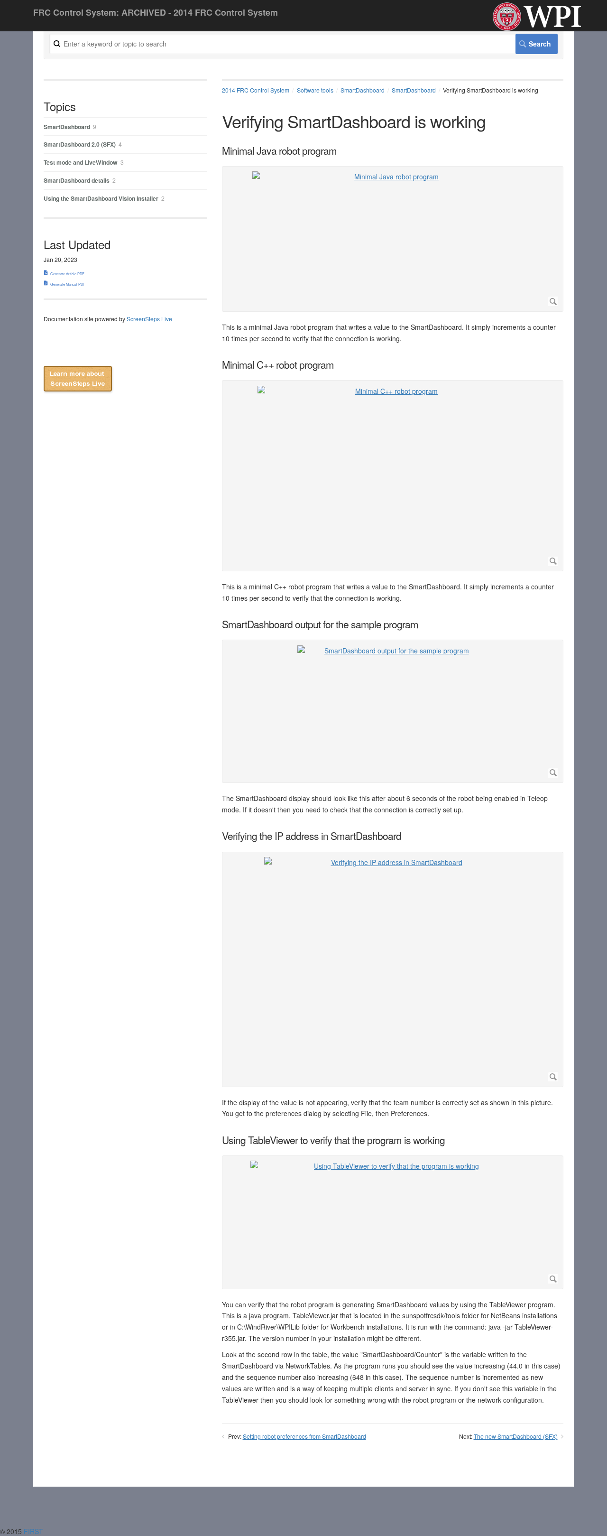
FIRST (34, 1531)
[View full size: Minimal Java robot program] (393, 238)
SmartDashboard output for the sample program (320, 624)
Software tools (315, 90)
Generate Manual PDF (67, 284)
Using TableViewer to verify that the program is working (333, 1140)
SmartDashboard (362, 90)
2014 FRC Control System (255, 90)
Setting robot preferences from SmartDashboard (304, 1436)
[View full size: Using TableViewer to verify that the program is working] (393, 1222)
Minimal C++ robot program (278, 364)
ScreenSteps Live (149, 319)
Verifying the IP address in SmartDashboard (311, 835)
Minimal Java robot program (279, 150)
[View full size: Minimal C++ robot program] (393, 476)
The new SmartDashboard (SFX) (516, 1436)
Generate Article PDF (67, 273)
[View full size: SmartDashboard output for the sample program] (393, 711)
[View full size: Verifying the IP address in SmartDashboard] (393, 969)
